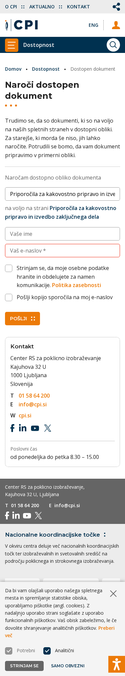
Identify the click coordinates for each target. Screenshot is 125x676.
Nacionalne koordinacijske (52, 534)
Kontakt (78, 6)
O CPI (11, 6)
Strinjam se (24, 665)
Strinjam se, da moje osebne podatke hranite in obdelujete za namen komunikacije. (63, 276)
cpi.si (25, 415)
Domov (13, 69)
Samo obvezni (68, 665)
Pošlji (18, 319)
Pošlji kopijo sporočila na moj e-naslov (65, 297)
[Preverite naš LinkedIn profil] (22, 428)
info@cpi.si (33, 404)
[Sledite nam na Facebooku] (12, 428)
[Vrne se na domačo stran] (21, 25)
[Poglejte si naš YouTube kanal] (35, 428)
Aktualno (42, 6)
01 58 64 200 (34, 395)
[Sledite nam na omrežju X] (48, 428)
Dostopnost (46, 69)
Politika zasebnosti (76, 285)
